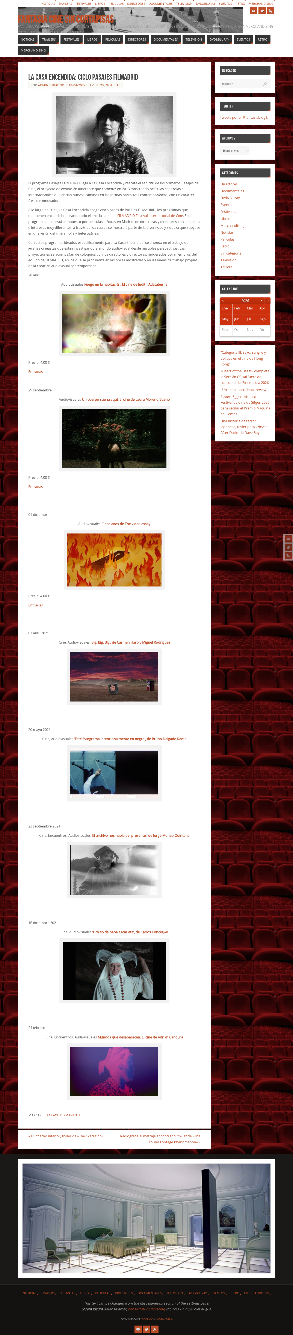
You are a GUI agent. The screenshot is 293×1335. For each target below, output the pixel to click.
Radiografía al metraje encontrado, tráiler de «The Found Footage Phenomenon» (160, 1139)
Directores (136, 4)
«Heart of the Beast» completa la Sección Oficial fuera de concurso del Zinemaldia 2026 (245, 377)
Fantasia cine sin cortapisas (66, 19)
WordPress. (165, 1318)
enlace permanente (64, 1115)
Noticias (48, 4)
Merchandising (261, 4)
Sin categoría (231, 253)
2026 (245, 300)
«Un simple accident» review (243, 389)
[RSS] (288, 555)
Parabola (147, 1318)
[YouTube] (288, 538)
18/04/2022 (77, 85)
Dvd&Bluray (205, 4)
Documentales (161, 4)
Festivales (84, 4)
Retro (240, 4)
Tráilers (65, 4)
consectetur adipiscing (146, 1309)
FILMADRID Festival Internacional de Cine (150, 215)
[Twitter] (288, 547)
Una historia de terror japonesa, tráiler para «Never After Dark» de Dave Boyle (244, 427)
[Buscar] (265, 84)
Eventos (225, 4)
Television (184, 4)
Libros (100, 4)
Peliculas (116, 4)
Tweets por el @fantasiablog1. (244, 117)
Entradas (35, 371)
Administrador (51, 85)
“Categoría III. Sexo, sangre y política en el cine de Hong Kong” (243, 358)
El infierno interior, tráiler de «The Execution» (65, 1136)
